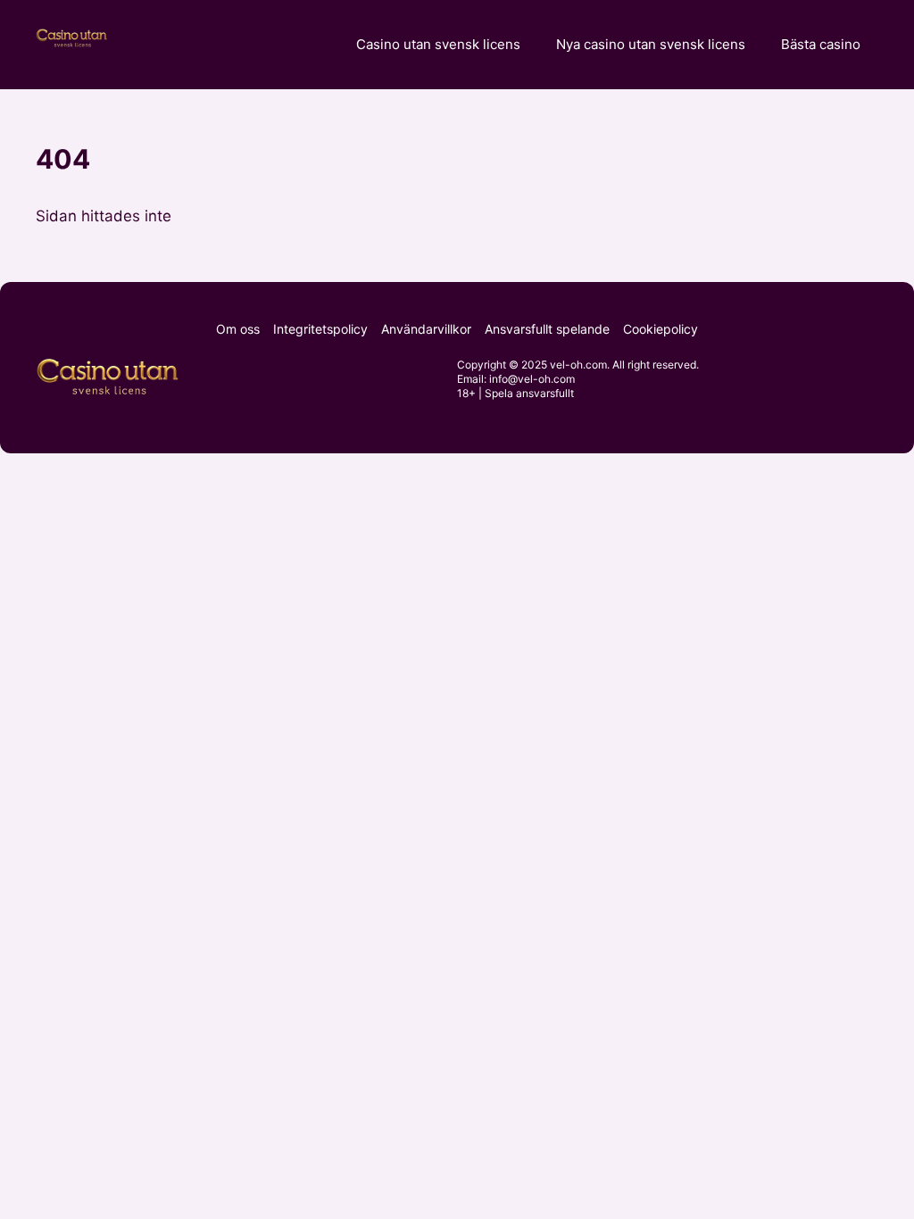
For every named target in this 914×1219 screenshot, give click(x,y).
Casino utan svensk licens (438, 44)
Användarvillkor (426, 328)
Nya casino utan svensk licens (650, 44)
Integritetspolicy (320, 328)
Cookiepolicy (660, 328)
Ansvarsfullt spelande (547, 328)
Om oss (238, 328)
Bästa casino (820, 44)
